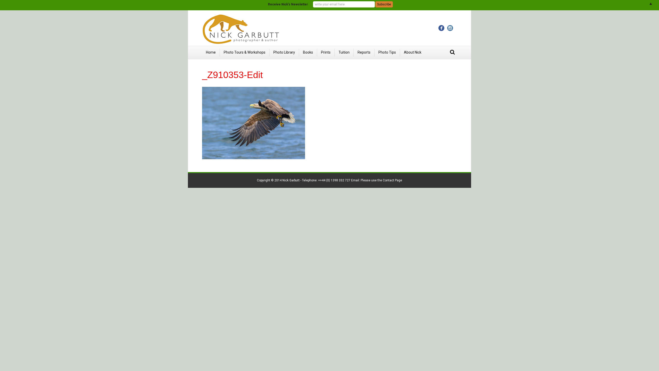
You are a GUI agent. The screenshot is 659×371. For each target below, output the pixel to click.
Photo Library (284, 52)
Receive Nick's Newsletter (288, 4)
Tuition (344, 52)
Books (308, 52)
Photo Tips (387, 52)
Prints (326, 52)
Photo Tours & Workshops (244, 52)
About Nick (412, 52)
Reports (364, 52)
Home (211, 52)
